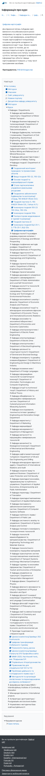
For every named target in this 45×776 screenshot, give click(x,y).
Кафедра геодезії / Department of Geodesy (25, 15)
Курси (8, 15)
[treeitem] (22, 397)
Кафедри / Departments (14, 15)
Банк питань (13, 724)
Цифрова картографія (36, 15)
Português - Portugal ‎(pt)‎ (14, 766)
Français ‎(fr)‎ (9, 760)
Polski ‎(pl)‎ (8, 763)
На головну (3, 15)
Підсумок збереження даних (14, 770)
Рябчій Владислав (25, 70)
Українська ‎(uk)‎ (8, 747)
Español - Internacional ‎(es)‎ (15, 758)
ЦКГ (3, 742)
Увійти (39, 3)
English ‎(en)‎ (9, 755)
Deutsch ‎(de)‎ (9, 753)
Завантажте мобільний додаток (15, 774)
